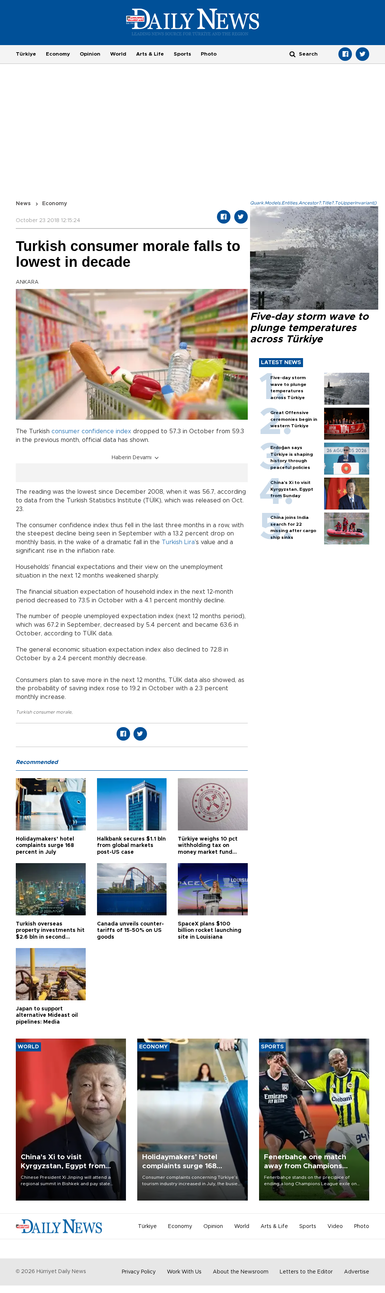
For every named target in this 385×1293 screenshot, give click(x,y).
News (23, 203)
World (118, 54)
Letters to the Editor (306, 1272)
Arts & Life (150, 54)
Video (335, 1226)
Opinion (90, 54)
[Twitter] (362, 54)
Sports (182, 54)
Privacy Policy (139, 1272)
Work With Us (184, 1272)
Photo (209, 54)
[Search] (293, 54)
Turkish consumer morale (43, 712)
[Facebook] (345, 54)
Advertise (356, 1272)
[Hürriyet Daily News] (192, 21)
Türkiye (26, 54)
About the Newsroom (240, 1272)
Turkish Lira (178, 542)
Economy (58, 54)
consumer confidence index (91, 431)
